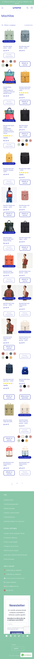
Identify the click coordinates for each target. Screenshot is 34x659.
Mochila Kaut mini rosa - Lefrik (24, 206)
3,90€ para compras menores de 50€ (15, 555)
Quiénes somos (8, 500)
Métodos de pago (9, 508)
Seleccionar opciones (25, 397)
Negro (24, 386)
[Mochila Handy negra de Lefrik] (7, 65)
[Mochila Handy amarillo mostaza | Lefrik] (10, 65)
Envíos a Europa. (9, 559)
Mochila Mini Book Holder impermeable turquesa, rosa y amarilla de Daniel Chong (8, 129)
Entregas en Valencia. (10, 538)
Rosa (20, 390)
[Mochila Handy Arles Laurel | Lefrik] (10, 61)
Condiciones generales (11, 504)
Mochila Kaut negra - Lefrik (24, 169)
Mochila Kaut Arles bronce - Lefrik (8, 304)
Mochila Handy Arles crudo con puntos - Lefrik (23, 421)
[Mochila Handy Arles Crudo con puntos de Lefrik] (7, 61)
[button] (2, 8)
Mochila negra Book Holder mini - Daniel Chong (8, 239)
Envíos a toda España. (11, 542)
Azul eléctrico (20, 386)
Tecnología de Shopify (20, 655)
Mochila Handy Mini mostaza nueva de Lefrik (25, 88)
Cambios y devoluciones (11, 513)
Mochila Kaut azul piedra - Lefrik (24, 47)
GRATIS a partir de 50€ (11, 550)
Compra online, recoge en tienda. (14, 533)
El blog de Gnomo (9, 517)
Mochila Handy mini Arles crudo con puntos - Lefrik (25, 338)
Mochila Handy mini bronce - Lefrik (25, 271)
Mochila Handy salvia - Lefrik (7, 47)
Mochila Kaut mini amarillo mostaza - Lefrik (8, 170)
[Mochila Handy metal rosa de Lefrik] (14, 61)
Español (16, 648)
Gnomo (13, 655)
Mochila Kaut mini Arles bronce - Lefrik (24, 305)
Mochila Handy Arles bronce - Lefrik (7, 338)
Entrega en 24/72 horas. (11, 546)
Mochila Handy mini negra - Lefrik (25, 238)
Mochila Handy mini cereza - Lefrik (9, 206)
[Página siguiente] (22, 483)
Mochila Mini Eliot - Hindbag (25, 380)
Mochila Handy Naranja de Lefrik (8, 271)
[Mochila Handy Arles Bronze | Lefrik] (3, 61)
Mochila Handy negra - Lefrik (23, 126)
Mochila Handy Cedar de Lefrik (7, 420)
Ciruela (28, 386)
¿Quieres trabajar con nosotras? (14, 521)
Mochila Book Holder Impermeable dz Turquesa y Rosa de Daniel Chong (9, 90)
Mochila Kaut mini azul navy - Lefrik (8, 380)
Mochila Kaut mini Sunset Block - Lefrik (8, 464)
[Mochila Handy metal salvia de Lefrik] (3, 65)
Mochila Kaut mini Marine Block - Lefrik (24, 464)
